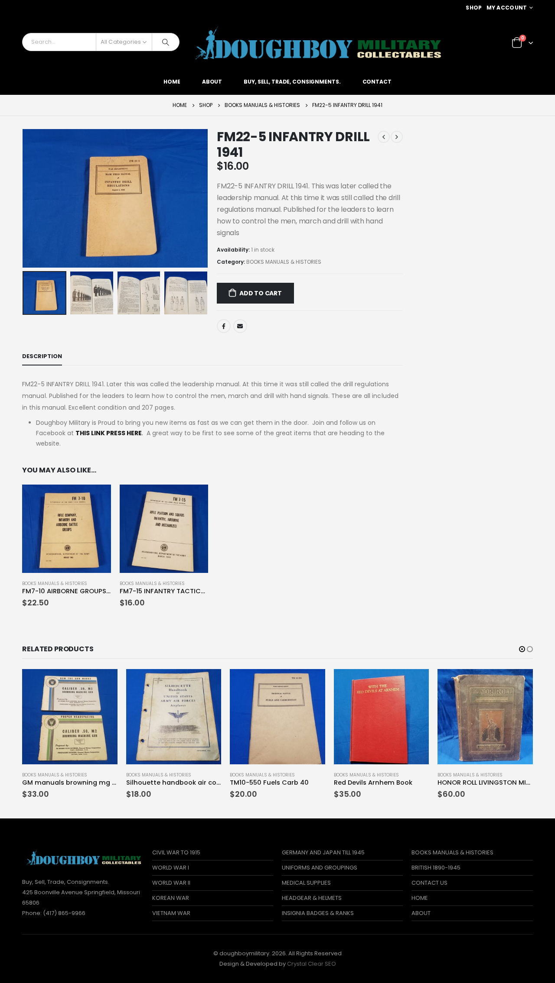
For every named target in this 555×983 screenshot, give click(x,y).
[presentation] (24, 198)
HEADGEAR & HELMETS (312, 898)
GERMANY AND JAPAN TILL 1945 (323, 852)
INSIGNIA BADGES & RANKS (318, 913)
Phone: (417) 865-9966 (53, 913)
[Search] (165, 42)
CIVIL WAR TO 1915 (176, 852)
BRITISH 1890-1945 (435, 867)
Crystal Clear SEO (311, 964)
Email (240, 326)
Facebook (224, 326)
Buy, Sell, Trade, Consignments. (292, 81)
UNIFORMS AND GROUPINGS (319, 867)
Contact (377, 81)
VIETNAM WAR (171, 913)
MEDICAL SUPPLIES (306, 883)
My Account (506, 7)
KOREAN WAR (170, 898)
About (212, 81)
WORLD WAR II (171, 883)
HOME (419, 898)
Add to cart (260, 293)
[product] (66, 529)
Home (171, 81)
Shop (474, 7)
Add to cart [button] (96, 499)
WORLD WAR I (170, 867)
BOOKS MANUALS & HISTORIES (283, 261)
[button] (522, 649)
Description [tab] (42, 356)
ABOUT (421, 913)
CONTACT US (429, 883)
